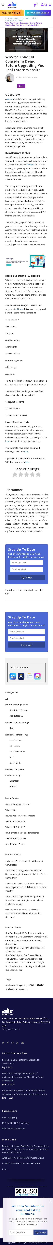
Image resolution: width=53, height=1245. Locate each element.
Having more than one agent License (22, 832)
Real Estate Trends (14, 20)
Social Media (15, 763)
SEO (11, 757)
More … (5, 1169)
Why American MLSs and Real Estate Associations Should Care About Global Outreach (23, 913)
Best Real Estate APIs (15, 821)
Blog (34, 18)
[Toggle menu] (49, 4)
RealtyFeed (23, 990)
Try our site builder (38, 12)
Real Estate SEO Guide (15, 838)
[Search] (45, 5)
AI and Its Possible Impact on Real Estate (21, 1163)
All (6, 699)
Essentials (14, 780)
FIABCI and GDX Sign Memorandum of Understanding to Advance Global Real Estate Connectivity (26, 874)
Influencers (15, 746)
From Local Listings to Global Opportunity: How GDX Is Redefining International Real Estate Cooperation (24, 900)
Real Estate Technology (17, 722)
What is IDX (10, 810)
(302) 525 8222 (13, 1029)
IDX (11, 728)
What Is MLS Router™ (15, 827)
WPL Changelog (9, 1117)
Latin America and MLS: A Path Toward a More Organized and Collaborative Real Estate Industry (26, 887)
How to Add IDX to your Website (20, 815)
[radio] (15, 475)
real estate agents (15, 985)
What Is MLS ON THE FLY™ (18, 804)
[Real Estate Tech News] (22, 1042)
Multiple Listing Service (16, 704)
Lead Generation (17, 751)
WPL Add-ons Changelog (13, 1128)
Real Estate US (16, 715)
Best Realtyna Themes (15, 844)
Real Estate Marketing (16, 734)
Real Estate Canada (18, 710)
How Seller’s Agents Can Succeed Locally (24, 955)
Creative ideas (16, 740)
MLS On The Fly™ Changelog (15, 1123)
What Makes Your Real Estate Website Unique (23, 1157)
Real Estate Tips (13, 775)
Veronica (34, 77)
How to (13, 786)
